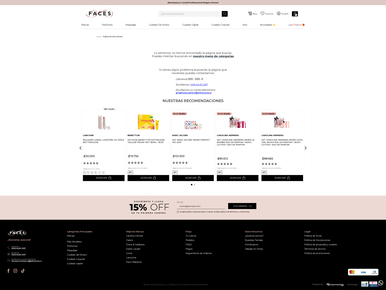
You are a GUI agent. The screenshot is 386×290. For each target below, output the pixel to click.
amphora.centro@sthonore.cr (194, 92)
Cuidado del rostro (159, 24)
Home (98, 37)
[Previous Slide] (81, 148)
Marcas (85, 24)
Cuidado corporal (220, 24)
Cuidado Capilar (190, 24)
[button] (85, 172)
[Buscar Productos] (224, 13)
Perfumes (107, 24)
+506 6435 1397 (199, 84)
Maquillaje (131, 24)
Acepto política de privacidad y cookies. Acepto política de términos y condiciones (214, 212)
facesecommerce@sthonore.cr (26, 261)
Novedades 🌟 (267, 24)
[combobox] (193, 14)
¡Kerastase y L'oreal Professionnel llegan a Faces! (193, 3)
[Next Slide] (305, 148)
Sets (244, 24)
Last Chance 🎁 (296, 24)
